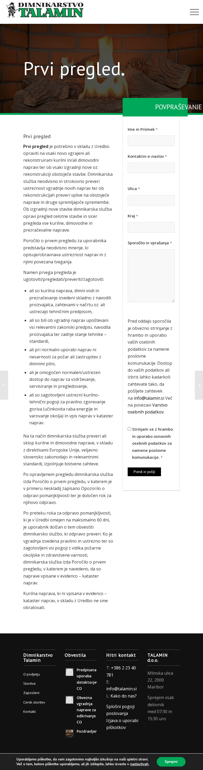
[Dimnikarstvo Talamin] (43, 12)
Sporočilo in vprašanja (150, 242)
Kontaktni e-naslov (147, 156)
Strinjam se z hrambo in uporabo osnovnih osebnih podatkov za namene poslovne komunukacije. (152, 443)
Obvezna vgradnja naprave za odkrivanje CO (86, 710)
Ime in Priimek (143, 129)
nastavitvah (139, 764)
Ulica (134, 188)
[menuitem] (191, 12)
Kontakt (29, 711)
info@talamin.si (149, 398)
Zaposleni (31, 692)
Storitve (29, 683)
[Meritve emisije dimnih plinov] (199, 385)
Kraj (133, 215)
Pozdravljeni (88, 731)
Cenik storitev (34, 702)
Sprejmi (171, 761)
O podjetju (31, 674)
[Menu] (191, 12)
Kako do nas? (123, 696)
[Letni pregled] (4, 385)
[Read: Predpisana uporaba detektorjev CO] (69, 672)
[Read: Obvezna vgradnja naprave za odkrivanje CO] (69, 700)
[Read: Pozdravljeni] (69, 733)
